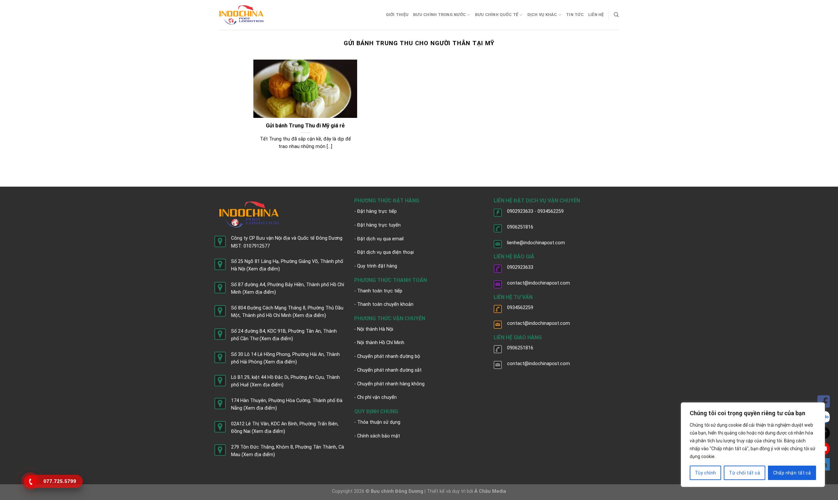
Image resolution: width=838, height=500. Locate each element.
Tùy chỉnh (705, 472)
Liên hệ (596, 14)
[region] (753, 444)
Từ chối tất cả (744, 472)
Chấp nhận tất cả (792, 472)
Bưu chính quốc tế (496, 14)
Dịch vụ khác (542, 14)
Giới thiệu (397, 14)
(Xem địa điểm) (263, 269)
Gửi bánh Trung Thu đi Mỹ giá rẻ (305, 125)
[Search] (616, 15)
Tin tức (575, 14)
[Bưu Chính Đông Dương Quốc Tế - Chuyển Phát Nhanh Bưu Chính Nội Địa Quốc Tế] (241, 15)
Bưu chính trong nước (439, 14)
